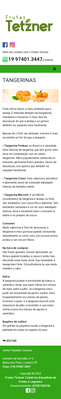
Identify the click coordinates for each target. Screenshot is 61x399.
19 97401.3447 (25, 59)
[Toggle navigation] (54, 68)
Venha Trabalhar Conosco (17, 350)
